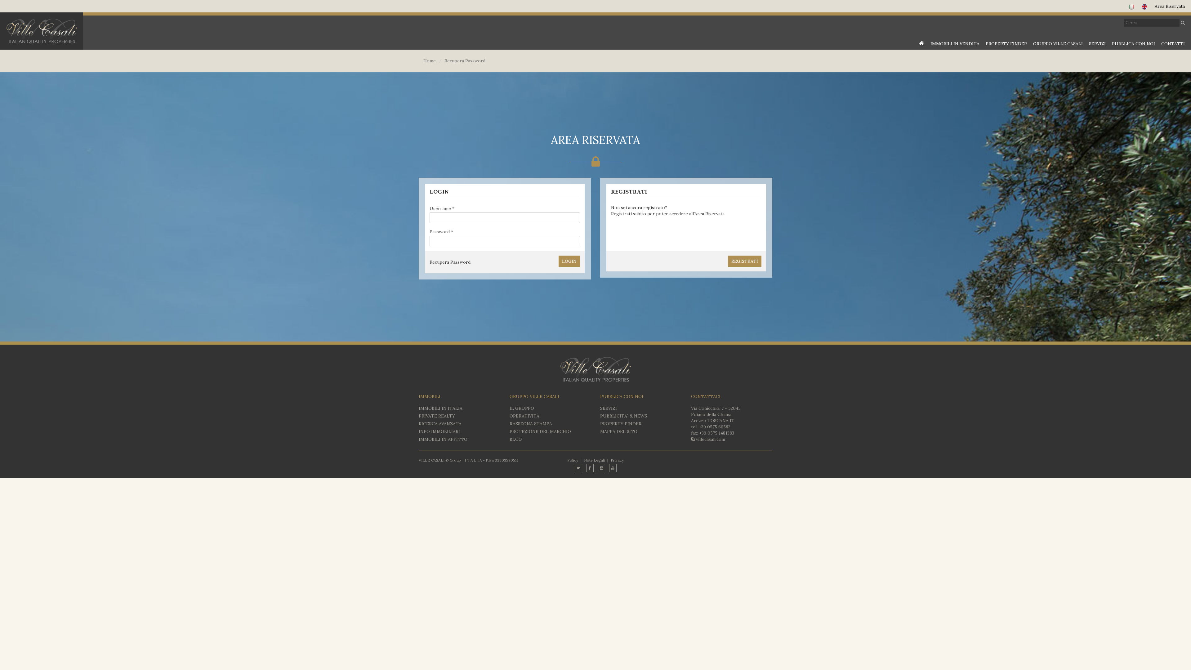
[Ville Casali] (41, 31)
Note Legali (594, 460)
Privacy (617, 460)
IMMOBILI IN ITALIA (440, 408)
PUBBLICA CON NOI (1133, 44)
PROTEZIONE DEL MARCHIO (540, 431)
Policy (572, 460)
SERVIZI (1097, 44)
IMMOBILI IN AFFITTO (443, 439)
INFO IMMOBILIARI (439, 431)
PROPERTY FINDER (1006, 44)
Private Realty (437, 416)
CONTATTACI (705, 396)
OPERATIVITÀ (524, 416)
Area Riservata (1170, 6)
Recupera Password (450, 262)
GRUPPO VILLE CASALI (1058, 44)
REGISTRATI (744, 261)
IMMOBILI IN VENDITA (954, 44)
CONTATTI (1173, 44)
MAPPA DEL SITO (618, 431)
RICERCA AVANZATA (440, 424)
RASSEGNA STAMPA (531, 424)
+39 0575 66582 (714, 427)
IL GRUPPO (522, 408)
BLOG (516, 439)
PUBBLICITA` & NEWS (623, 416)
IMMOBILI (429, 396)
